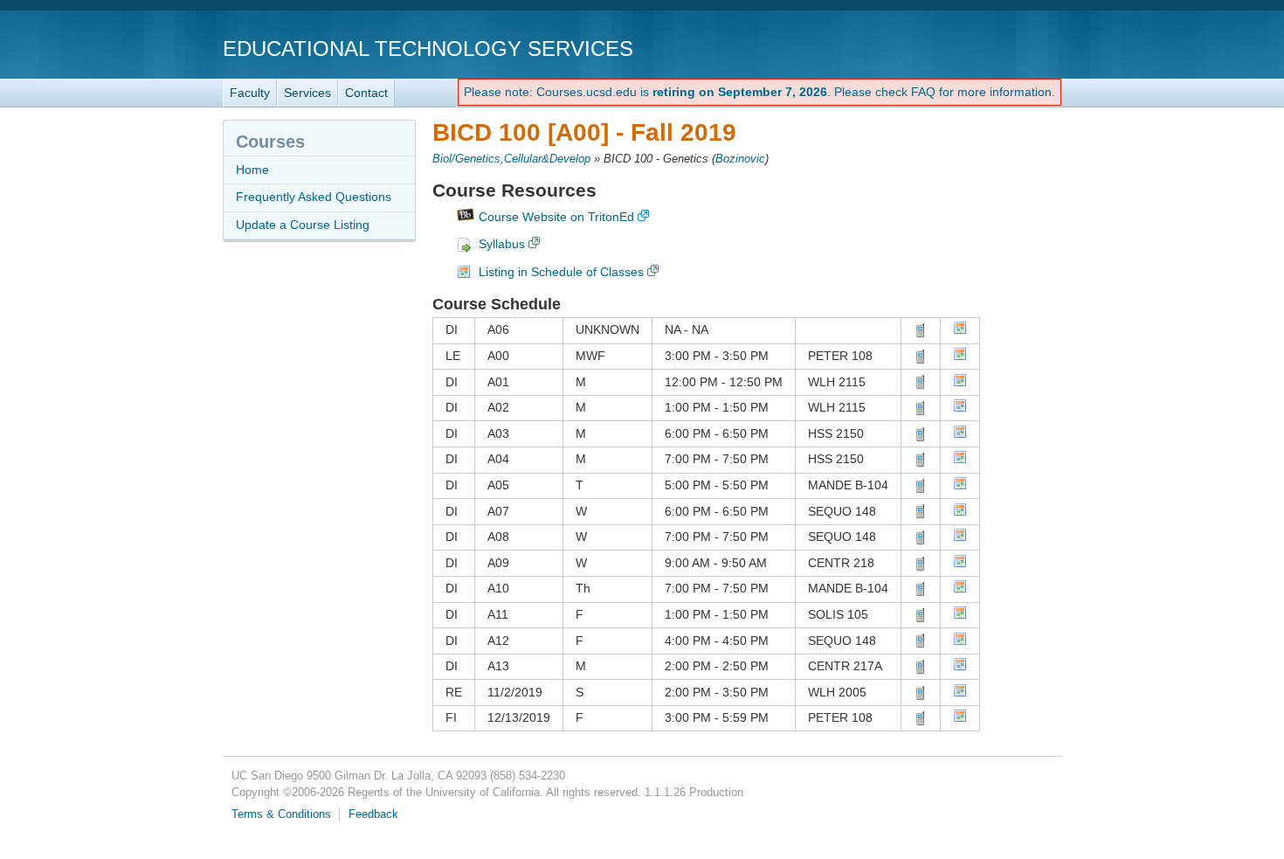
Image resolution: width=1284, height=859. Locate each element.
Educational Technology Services (428, 48)
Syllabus (502, 244)
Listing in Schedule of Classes (561, 272)
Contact (366, 93)
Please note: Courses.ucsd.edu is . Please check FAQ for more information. (759, 92)
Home (252, 170)
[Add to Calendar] (960, 330)
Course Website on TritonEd (556, 217)
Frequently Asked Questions (313, 197)
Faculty (250, 93)
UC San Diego (961, 47)
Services (307, 93)
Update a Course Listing (302, 225)
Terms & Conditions (281, 814)
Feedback (373, 814)
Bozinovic (740, 159)
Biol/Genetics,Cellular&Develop (511, 159)
